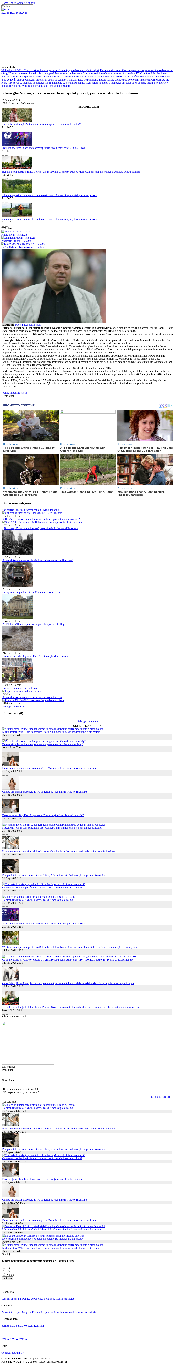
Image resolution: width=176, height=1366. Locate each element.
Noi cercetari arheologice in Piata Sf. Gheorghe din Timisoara (35, 656)
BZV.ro (23, 12)
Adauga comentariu (13, 706)
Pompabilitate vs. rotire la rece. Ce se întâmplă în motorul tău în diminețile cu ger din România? (85, 81)
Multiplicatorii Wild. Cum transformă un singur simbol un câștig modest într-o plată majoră (50, 70)
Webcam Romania (34, 1325)
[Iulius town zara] (28, 1063)
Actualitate (7, 1312)
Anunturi (31, 2)
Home (4, 2)
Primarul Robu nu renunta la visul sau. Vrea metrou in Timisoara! (37, 560)
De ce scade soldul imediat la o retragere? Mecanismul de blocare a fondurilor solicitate (56, 73)
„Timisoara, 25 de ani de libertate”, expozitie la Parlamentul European (40, 528)
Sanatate (79, 1312)
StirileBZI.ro (8, 1325)
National (55, 1312)
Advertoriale (91, 1312)
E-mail (37, 324)
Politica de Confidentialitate (59, 1298)
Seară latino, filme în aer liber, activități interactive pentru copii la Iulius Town (43, 147)
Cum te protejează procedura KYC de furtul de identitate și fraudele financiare (44, 791)
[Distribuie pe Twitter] (6, 130)
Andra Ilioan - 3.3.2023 (14, 234)
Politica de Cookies (32, 1298)
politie (5, 392)
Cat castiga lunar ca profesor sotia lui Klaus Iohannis (30, 509)
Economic (37, 1312)
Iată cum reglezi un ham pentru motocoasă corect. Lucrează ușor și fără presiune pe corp (49, 195)
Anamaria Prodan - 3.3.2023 (16, 240)
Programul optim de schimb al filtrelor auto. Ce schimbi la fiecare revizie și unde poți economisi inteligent (93, 79)
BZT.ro (5, 12)
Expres (17, 1312)
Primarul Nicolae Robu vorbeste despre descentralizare (32, 697)
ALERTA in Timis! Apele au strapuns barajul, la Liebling (33, 624)
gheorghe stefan (18, 392)
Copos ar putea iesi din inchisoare (20, 688)
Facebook (27, 324)
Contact (21, 2)
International (67, 1312)
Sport (47, 1312)
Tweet (18, 324)
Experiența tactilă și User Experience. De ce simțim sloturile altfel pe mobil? (63, 76)
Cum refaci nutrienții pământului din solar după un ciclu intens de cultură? (126, 82)
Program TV (17, 1352)
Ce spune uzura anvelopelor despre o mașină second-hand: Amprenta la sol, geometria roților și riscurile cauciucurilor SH (67, 959)
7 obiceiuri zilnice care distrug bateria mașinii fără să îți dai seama (37, 899)
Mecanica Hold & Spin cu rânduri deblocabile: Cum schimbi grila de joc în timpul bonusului (52, 827)
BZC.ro (14, 12)
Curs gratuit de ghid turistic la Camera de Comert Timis (32, 592)
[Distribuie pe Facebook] (3, 130)
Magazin (26, 1312)
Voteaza (8, 1278)
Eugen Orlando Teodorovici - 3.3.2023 (22, 246)
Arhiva (12, 2)
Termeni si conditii (11, 1298)
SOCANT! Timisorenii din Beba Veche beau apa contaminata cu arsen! (41, 519)
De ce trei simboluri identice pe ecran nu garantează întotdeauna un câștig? (42, 744)
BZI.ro (19, 1325)
